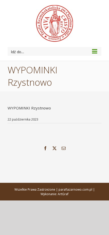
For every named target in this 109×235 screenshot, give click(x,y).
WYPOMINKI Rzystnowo (29, 107)
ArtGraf (63, 194)
